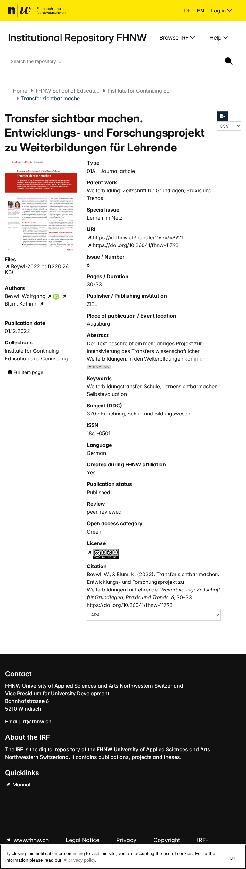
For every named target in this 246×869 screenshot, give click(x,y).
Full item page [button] (27, 372)
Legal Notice (83, 840)
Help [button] (216, 37)
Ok (232, 858)
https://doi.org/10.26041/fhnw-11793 (136, 245)
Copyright (167, 840)
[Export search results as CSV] (222, 116)
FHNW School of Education (68, 90)
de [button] (188, 10)
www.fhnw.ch (31, 840)
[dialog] (123, 857)
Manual (20, 784)
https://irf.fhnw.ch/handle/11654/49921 (138, 237)
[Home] (37, 10)
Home (20, 90)
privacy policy (81, 860)
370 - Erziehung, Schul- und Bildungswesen (138, 413)
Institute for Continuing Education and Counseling (140, 90)
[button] (99, 367)
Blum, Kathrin (20, 304)
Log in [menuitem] (219, 10)
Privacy (127, 840)
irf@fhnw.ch (36, 721)
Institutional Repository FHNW (77, 37)
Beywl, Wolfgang (25, 296)
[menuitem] (180, 37)
